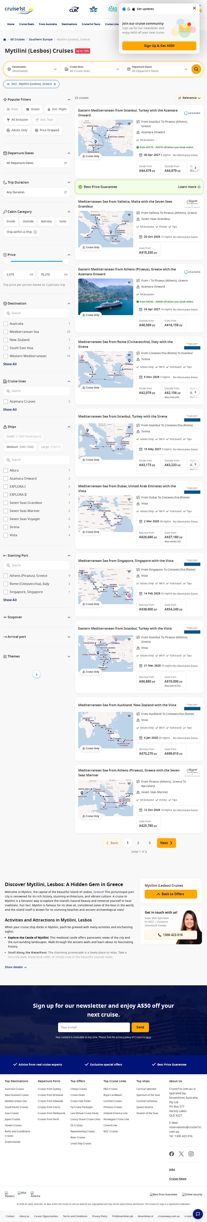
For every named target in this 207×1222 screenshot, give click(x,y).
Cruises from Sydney (49, 1089)
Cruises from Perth (48, 1119)
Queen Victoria (144, 1107)
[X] (181, 1154)
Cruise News (177, 1179)
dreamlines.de (125, 1216)
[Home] (4, 39)
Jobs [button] (172, 1169)
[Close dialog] (194, 9)
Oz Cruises (77, 1125)
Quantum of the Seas (148, 1095)
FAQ (114, 1216)
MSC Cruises (111, 1131)
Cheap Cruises (79, 1089)
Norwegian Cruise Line (116, 1119)
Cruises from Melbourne (51, 1113)
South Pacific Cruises (16, 1107)
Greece (98, 892)
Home (10, 24)
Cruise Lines (112, 24)
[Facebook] (171, 1154)
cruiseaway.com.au (169, 1216)
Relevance (189, 98)
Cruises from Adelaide (50, 1101)
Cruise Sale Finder (81, 1101)
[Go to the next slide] (195, 168)
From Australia (48, 24)
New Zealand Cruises (17, 1095)
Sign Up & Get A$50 (159, 45)
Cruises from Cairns (49, 1107)
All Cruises (17, 39)
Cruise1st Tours (91, 24)
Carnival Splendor (146, 1089)
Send (140, 1027)
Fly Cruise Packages (82, 1107)
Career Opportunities (46, 1216)
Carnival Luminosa (146, 1101)
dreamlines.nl (145, 1216)
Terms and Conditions (75, 1216)
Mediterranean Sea (16, 1101)
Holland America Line (116, 1113)
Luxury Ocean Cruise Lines (85, 1119)
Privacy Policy (99, 1216)
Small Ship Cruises (81, 1143)
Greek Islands (12, 1142)
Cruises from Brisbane (50, 1095)
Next (164, 843)
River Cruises (78, 1137)
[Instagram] (191, 1154)
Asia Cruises (12, 1113)
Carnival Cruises (113, 1101)
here (148, 1037)
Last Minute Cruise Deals (85, 1113)
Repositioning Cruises (83, 1131)
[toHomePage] (19, 9)
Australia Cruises (14, 1089)
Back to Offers (173, 894)
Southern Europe (41, 39)
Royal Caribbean (113, 1095)
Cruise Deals (26, 24)
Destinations (69, 24)
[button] (36, 99)
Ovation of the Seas (147, 1113)
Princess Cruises (113, 1107)
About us (24, 1216)
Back (114, 843)
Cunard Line (110, 1125)
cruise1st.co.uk (193, 1216)
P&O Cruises (111, 1089)
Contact (10, 1216)
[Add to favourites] (129, 124)
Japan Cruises (12, 1119)
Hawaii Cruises (13, 1125)
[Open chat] (198, 1214)
